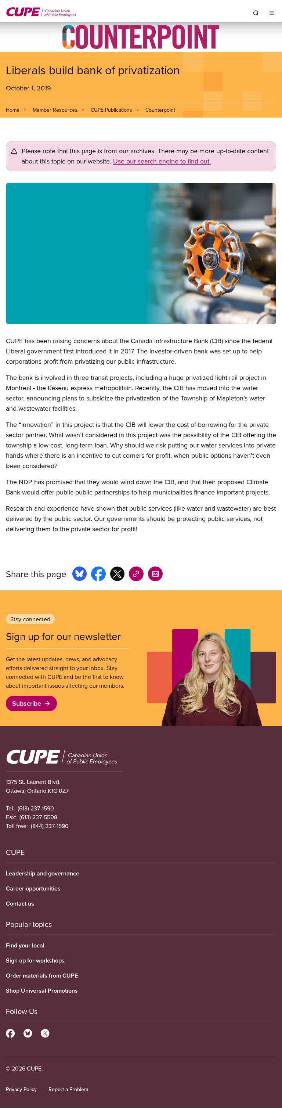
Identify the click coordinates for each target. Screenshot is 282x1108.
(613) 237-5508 (38, 817)
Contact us (20, 903)
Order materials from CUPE (42, 975)
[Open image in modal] (141, 253)
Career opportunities (33, 888)
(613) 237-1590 (36, 808)
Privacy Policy (21, 1089)
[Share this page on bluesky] (79, 574)
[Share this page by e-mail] (155, 574)
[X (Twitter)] (45, 1032)
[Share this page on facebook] (98, 574)
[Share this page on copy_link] (136, 574)
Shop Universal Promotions (42, 990)
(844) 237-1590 (50, 826)
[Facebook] (10, 1032)
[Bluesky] (28, 1032)
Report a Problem (68, 1089)
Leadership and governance (42, 873)
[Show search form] (256, 13)
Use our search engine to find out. (162, 161)
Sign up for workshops (35, 960)
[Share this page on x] (117, 574)
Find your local (25, 945)
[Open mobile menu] (272, 12)
